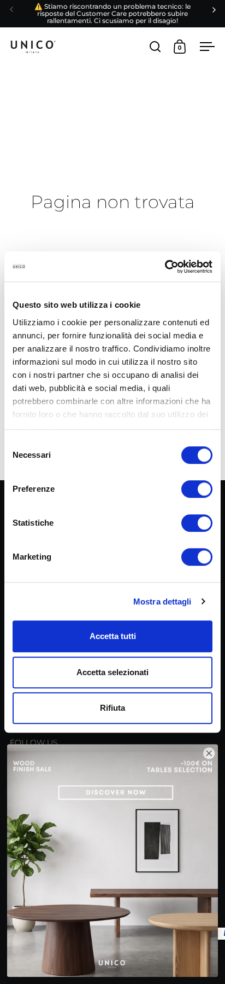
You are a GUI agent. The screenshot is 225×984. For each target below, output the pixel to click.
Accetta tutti (113, 636)
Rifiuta (112, 707)
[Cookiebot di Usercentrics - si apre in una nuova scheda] (164, 267)
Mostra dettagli (162, 601)
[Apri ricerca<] (155, 46)
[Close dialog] (209, 753)
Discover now (112, 861)
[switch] (196, 490)
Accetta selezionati (112, 672)
